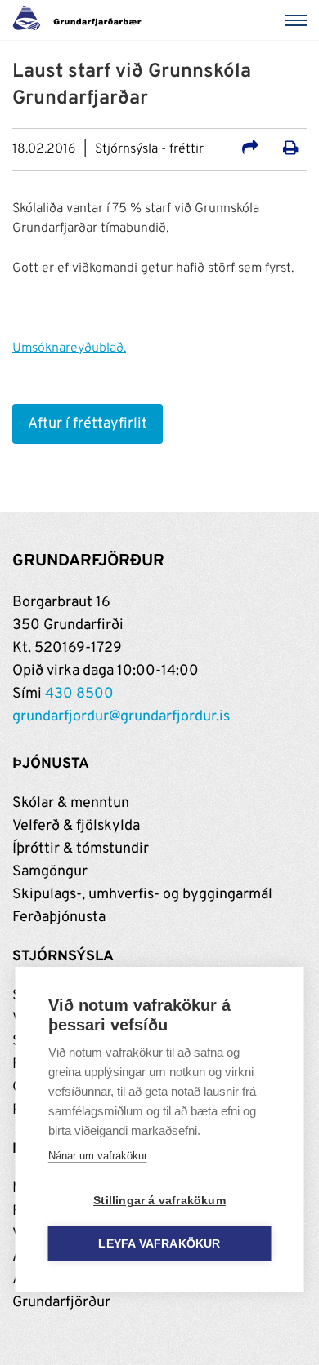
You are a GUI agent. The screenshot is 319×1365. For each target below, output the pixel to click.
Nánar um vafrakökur (97, 1156)
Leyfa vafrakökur (159, 1244)
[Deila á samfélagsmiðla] (250, 150)
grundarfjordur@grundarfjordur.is (121, 716)
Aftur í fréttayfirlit (87, 423)
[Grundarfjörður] (81, 20)
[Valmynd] (298, 20)
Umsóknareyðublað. (69, 348)
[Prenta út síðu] (291, 150)
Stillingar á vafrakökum (159, 1200)
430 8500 (79, 694)
